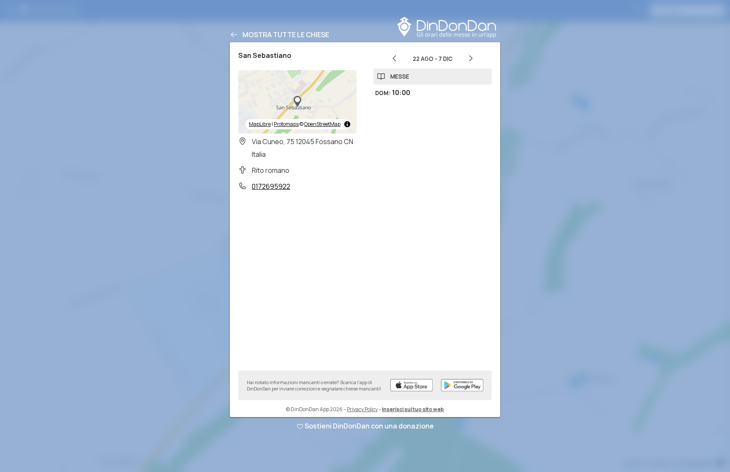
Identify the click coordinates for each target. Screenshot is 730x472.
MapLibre (260, 124)
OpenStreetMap (322, 124)
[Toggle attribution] (347, 124)
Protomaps (286, 124)
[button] (297, 101)
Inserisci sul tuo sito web (413, 409)
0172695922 (271, 186)
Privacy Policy (362, 409)
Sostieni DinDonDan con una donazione (369, 426)
